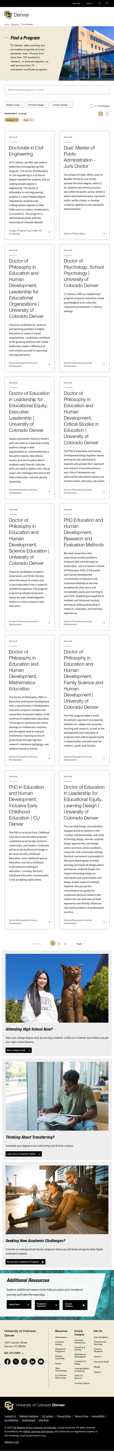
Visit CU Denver (79, 1376)
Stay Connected (61, 1369)
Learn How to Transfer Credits (21, 1154)
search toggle (99, 3)
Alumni (97, 1356)
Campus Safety (59, 1343)
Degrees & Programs (60, 1350)
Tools (88, 4)
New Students (101, 1337)
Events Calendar (60, 1357)
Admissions (61, 1337)
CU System (47, 1416)
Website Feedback (29, 1416)
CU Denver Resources (61, 1376)
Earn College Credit (16, 1050)
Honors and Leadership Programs (23, 1262)
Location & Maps (80, 1362)
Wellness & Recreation (80, 1355)
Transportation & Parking (82, 1369)
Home (6, 24)
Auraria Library (82, 1383)
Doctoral (10, 120)
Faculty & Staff (101, 1361)
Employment (28, 1420)
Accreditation (11, 1420)
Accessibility (98, 1416)
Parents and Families (100, 1343)
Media (97, 1367)
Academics (15, 24)
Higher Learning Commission (38, 1431)
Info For (76, 4)
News (58, 1363)
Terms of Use (81, 1416)
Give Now (44, 1420)
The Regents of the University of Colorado (34, 1427)
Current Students (98, 1350)
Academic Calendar (42, 1305)
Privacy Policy (64, 1416)
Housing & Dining (80, 1348)
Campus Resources (80, 1341)
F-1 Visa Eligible (102, 106)
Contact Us (10, 1416)
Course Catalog (69, 1305)
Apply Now (14, 1305)
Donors (97, 1372)
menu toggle (107, 3)
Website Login (11, 1442)
